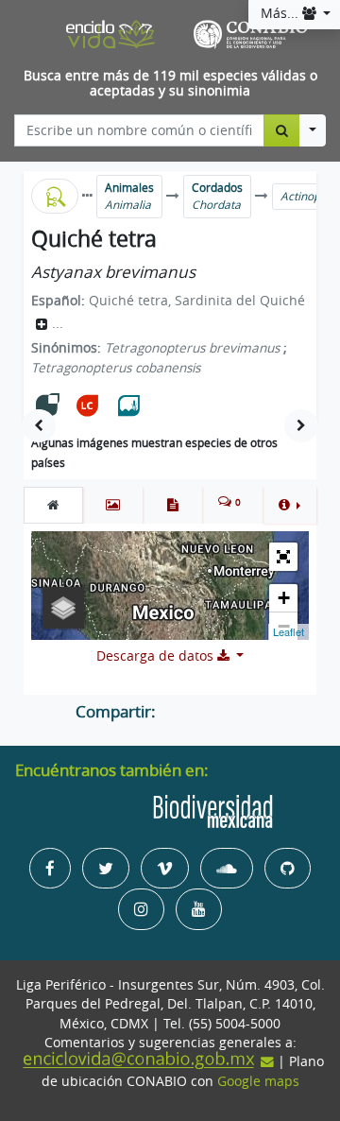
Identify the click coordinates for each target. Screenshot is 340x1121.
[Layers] (63, 608)
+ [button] (284, 598)
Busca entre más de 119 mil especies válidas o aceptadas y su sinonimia (170, 83)
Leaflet (288, 631)
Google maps (258, 1081)
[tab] (53, 505)
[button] (289, 505)
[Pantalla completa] (283, 557)
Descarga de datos (156, 655)
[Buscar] (282, 130)
